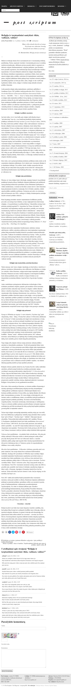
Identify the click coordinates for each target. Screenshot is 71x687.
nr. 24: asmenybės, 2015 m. (58, 83)
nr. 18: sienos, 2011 (56, 103)
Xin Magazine (15, 685)
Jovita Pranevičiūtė (6, 41)
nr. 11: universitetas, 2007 (57, 130)
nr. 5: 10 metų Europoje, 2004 (59, 153)
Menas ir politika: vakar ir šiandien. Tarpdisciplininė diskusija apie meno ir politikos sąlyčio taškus (24, 544)
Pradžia (4, 6)
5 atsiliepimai (34, 41)
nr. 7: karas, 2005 (55, 144)
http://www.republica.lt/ (30, 680)
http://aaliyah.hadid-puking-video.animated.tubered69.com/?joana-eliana (21, 613)
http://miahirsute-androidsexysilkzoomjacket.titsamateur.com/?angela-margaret (22, 560)
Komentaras (4, 648)
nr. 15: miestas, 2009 (56, 114)
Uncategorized (54, 170)
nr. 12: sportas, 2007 (56, 127)
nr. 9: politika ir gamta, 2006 (58, 137)
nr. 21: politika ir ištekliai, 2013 (59, 93)
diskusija (60, 197)
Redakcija (31, 6)
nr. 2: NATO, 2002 (55, 163)
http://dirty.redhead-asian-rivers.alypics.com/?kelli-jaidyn (17, 586)
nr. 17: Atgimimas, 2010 (57, 107)
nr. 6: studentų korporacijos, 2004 (57, 148)
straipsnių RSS (23, 685)
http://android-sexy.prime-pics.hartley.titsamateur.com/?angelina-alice (20, 573)
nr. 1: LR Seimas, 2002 (57, 167)
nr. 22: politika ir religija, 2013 (59, 90)
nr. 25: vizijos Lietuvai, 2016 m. (59, 79)
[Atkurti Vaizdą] (19, 634)
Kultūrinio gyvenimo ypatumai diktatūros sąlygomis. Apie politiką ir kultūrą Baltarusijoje (21, 541)
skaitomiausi (53, 197)
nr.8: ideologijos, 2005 (56, 140)
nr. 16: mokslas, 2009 (56, 110)
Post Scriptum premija (47, 6)
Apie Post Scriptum (16, 6)
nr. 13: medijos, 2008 (56, 123)
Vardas (3, 626)
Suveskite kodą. (5, 644)
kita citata (51, 71)
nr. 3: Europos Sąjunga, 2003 (58, 160)
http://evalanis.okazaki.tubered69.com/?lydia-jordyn (15, 599)
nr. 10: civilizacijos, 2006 (57, 133)
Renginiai (61, 6)
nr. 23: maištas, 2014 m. (57, 86)
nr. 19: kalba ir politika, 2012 (58, 100)
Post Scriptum (8, 685)
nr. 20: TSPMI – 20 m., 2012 (58, 96)
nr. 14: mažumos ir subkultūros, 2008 (59, 118)
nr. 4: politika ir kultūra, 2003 (21, 41)
